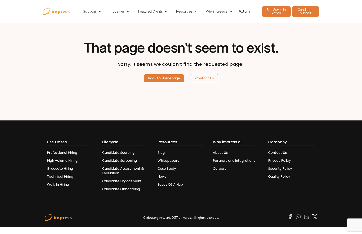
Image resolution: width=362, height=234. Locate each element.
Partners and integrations (234, 160)
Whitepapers (168, 160)
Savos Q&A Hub (170, 184)
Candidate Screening (119, 160)
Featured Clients (150, 11)
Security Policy (280, 168)
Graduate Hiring (60, 168)
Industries (117, 11)
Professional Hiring (62, 152)
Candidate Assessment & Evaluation (123, 171)
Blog (161, 152)
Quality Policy (279, 176)
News (162, 176)
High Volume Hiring (62, 160)
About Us (220, 152)
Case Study (167, 168)
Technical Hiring (60, 176)
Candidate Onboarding (121, 189)
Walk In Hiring (58, 184)
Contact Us (277, 152)
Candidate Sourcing (118, 152)
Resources (184, 11)
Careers (219, 168)
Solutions (90, 11)
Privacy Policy (279, 160)
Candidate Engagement (122, 181)
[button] (92, 11)
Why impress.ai (217, 11)
